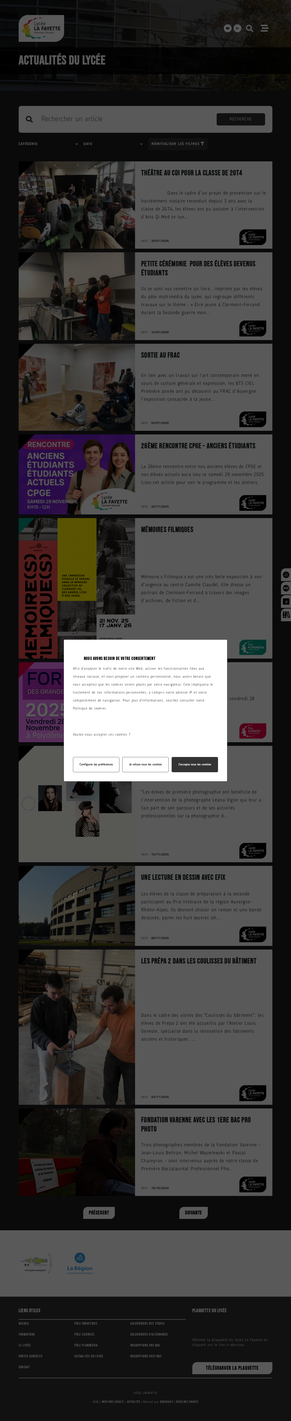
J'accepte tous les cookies (194, 764)
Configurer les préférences (96, 764)
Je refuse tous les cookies (145, 764)
